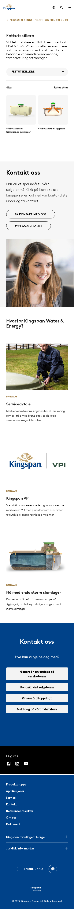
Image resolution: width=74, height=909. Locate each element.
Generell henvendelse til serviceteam (37, 674)
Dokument (13, 824)
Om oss (11, 817)
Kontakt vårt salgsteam (37, 687)
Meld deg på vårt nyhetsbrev (37, 709)
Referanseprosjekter (19, 811)
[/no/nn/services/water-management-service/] (37, 383)
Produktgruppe (16, 784)
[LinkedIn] (17, 764)
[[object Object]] (21, 110)
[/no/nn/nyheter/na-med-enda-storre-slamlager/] (37, 571)
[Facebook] (8, 764)
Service (11, 797)
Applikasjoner (15, 791)
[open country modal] (53, 7)
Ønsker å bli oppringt (37, 698)
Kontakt (11, 804)
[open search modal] (62, 7)
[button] (69, 7)
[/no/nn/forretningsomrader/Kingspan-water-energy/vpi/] (37, 477)
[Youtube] (26, 764)
